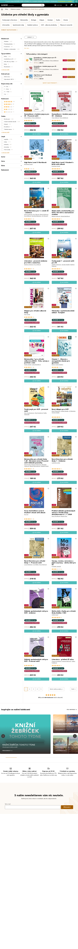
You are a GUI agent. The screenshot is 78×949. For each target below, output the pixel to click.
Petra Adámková (54, 60)
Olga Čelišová (45, 60)
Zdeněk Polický (45, 466)
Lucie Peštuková (28, 564)
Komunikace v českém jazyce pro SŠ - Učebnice (45, 67)
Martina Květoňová (36, 464)
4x (33, 468)
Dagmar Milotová (66, 661)
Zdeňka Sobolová (56, 264)
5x (33, 268)
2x (33, 168)
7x (33, 120)
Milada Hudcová (56, 216)
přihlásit (67, 807)
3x (61, 120)
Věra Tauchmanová (29, 413)
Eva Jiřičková (27, 216)
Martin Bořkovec (44, 214)
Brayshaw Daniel (38, 76)
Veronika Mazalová (36, 216)
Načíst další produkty (50, 83)
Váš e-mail (8, 804)
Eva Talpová (36, 214)
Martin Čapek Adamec (57, 364)
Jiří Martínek (72, 411)
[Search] (42, 5)
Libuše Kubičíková (65, 216)
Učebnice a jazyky (15, 9)
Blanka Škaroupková (35, 466)
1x (61, 168)
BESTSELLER (71, 60)
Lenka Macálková (36, 364)
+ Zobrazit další (5, 69)
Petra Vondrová (28, 214)
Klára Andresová (56, 411)
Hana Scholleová (56, 516)
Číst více (26, 48)
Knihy (6, 9)
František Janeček (56, 566)
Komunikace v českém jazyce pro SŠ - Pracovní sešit (45, 58)
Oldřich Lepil (55, 614)
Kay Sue (26, 514)
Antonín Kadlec (55, 412)
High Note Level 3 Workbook (43, 75)
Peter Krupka (27, 464)
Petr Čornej (27, 314)
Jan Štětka (35, 564)
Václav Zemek (27, 364)
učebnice (39, 43)
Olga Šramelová (39, 413)
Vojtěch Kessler (64, 411)
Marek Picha (64, 516)
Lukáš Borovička (56, 462)
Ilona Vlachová (43, 564)
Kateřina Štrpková (28, 264)
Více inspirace (71, 709)
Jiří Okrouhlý (45, 216)
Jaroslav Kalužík (65, 264)
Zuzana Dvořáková (56, 661)
